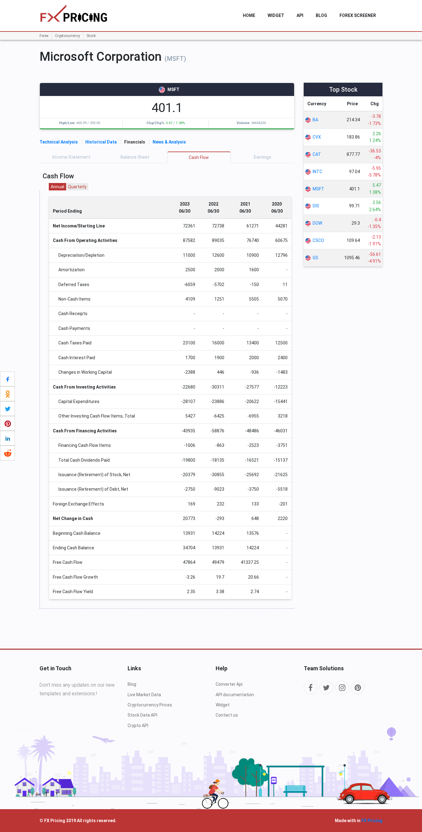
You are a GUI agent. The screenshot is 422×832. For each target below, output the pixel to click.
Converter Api (229, 684)
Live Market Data (144, 694)
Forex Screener (358, 15)
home (249, 15)
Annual (57, 186)
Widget (223, 704)
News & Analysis (169, 141)
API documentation (235, 694)
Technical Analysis (59, 141)
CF (199, 157)
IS (72, 157)
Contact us (227, 715)
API (300, 15)
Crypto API (138, 725)
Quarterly (77, 186)
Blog (321, 15)
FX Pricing (371, 820)
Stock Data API (142, 715)
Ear (262, 157)
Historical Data (101, 141)
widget (276, 15)
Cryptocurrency (67, 36)
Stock (91, 36)
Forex (44, 36)
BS (135, 157)
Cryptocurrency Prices (150, 704)
